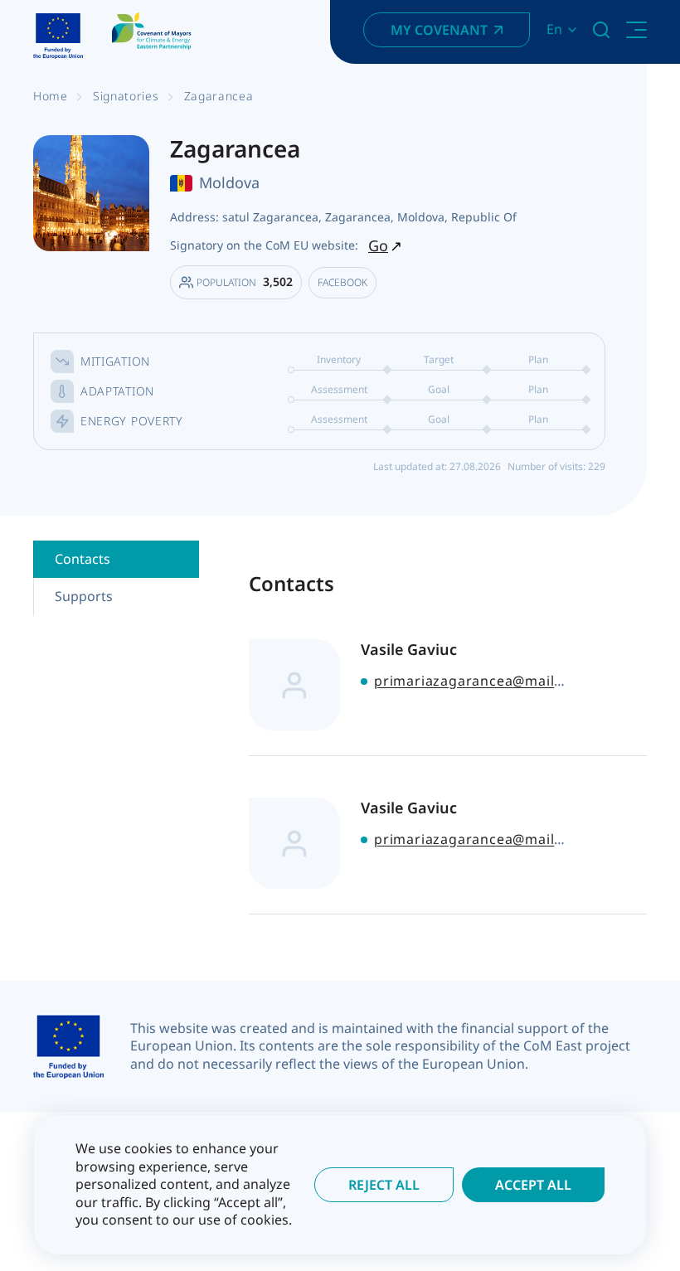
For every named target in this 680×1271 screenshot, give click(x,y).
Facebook (342, 282)
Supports (84, 596)
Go (378, 245)
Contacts (82, 559)
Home (50, 96)
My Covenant (439, 30)
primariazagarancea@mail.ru (474, 681)
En (554, 29)
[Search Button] (601, 30)
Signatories (126, 96)
